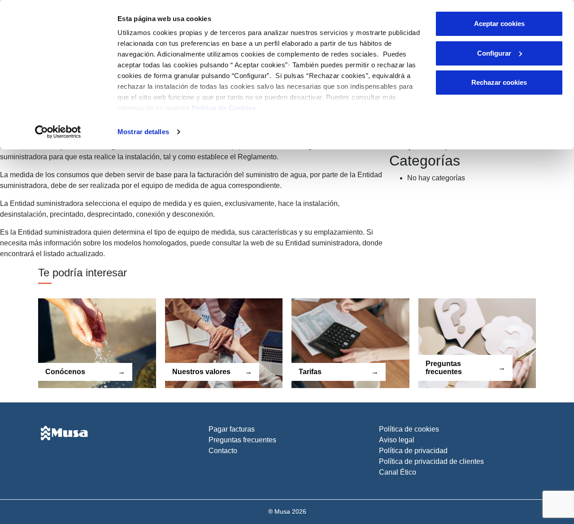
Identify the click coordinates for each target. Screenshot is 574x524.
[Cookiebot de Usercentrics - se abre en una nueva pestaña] (58, 132)
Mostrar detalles (143, 131)
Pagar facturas (232, 429)
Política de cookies (409, 429)
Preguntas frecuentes (242, 440)
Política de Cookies (223, 108)
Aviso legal (396, 440)
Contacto (223, 450)
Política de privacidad (413, 450)
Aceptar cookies (499, 23)
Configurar (494, 53)
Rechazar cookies (499, 82)
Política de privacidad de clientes (431, 461)
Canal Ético (397, 472)
